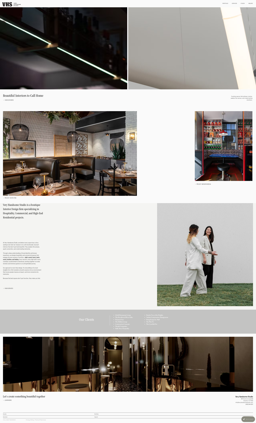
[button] (174, 420)
